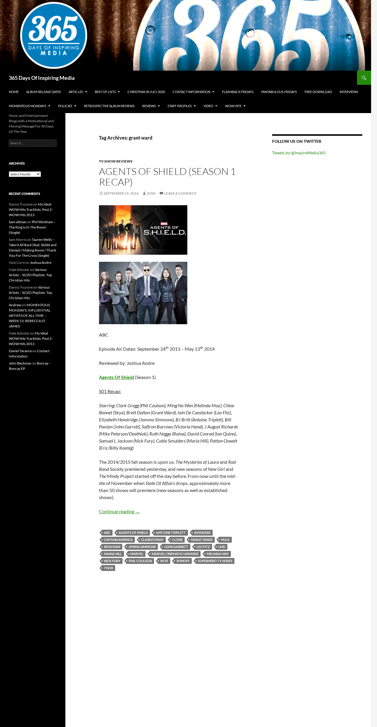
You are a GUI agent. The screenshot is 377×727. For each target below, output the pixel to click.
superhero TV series (215, 561)
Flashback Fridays (238, 92)
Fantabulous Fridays (279, 92)
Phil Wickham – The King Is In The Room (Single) (32, 227)
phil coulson (140, 561)
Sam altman (18, 222)
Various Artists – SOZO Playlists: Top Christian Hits (30, 274)
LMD (221, 547)
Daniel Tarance (20, 351)
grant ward (202, 539)
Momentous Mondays (27, 106)
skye (164, 561)
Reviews (149, 106)
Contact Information (191, 92)
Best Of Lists (105, 92)
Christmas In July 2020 (146, 92)
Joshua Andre (40, 262)
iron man (112, 547)
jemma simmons (142, 547)
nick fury (112, 561)
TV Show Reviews (116, 161)
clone (177, 539)
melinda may (218, 554)
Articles (76, 92)
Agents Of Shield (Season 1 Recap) (167, 176)
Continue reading (119, 511)
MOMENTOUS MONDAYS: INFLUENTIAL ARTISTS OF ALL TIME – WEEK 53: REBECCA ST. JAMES (29, 315)
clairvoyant (152, 539)
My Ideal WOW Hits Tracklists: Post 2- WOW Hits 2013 (31, 209)
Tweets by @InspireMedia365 (299, 152)
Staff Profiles (180, 106)
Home (14, 92)
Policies (65, 106)
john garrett (176, 547)
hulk (225, 539)
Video (208, 106)
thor (108, 568)
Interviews (349, 92)
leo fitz (203, 547)
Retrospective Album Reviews (109, 106)
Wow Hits (233, 106)
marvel (136, 554)
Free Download (318, 92)
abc (107, 532)
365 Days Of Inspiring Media (42, 77)
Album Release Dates (43, 92)
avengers (202, 532)
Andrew (15, 305)
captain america (118, 539)
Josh (151, 193)
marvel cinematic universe (175, 554)
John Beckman (20, 363)
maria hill (113, 554)
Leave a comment (180, 193)
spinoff (183, 561)
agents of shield (133, 532)
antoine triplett (171, 532)
